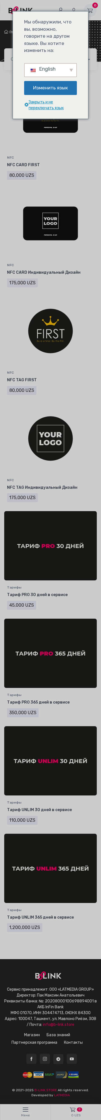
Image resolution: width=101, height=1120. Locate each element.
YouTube (72, 1059)
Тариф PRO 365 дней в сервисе (38, 702)
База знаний (58, 1035)
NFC (10, 157)
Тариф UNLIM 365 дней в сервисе (40, 917)
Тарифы (14, 587)
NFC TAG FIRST (22, 380)
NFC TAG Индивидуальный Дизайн (42, 487)
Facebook (31, 1059)
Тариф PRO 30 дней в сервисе (37, 594)
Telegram (58, 1059)
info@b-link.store (58, 1024)
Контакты (73, 1042)
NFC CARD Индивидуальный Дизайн (44, 272)
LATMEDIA (62, 1095)
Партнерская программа (34, 1042)
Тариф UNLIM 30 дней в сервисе (39, 809)
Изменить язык (50, 87)
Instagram (45, 1059)
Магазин (32, 1035)
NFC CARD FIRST (23, 165)
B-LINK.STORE (46, 1090)
